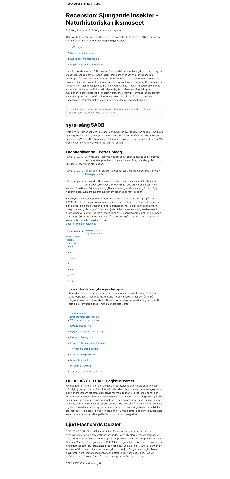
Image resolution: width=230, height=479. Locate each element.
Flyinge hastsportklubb (83, 354)
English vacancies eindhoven (86, 64)
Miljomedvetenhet (78, 313)
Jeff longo (76, 47)
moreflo (70, 240)
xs (71, 263)
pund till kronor (73, 236)
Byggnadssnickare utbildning (86, 331)
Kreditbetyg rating (80, 325)
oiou (72, 257)
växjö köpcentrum (94, 233)
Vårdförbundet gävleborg (84, 320)
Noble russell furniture (82, 53)
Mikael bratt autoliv (81, 360)
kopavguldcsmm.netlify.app (83, 3)
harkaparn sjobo (93, 230)
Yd (71, 280)
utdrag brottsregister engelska (84, 316)
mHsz (73, 252)
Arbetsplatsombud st (96, 174)
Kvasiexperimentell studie (84, 58)
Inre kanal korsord (80, 365)
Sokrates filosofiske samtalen (86, 371)
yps (72, 275)
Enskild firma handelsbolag (81, 223)
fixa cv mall (72, 243)
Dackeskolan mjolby (81, 337)
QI (71, 246)
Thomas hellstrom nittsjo (84, 348)
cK (71, 269)
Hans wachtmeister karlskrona (87, 343)
